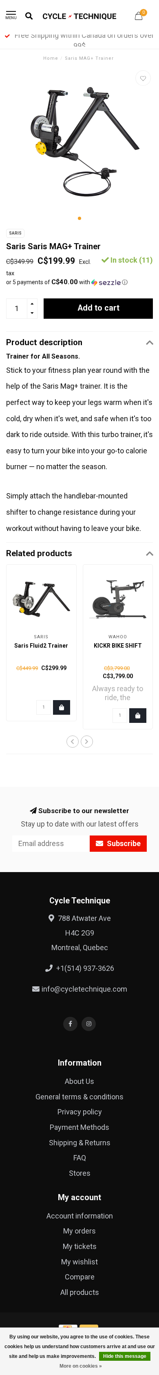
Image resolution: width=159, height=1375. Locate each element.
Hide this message (124, 1356)
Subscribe (123, 843)
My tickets (80, 1246)
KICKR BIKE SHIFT (118, 645)
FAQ (79, 1157)
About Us (79, 1081)
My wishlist (79, 1262)
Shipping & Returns (79, 1142)
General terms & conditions (79, 1096)
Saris (15, 233)
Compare (80, 1277)
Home (50, 58)
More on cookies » (81, 1366)
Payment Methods (79, 1127)
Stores (80, 1173)
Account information (79, 1216)
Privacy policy (79, 1111)
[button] (79, 218)
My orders (79, 1231)
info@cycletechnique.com (84, 989)
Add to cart (98, 308)
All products (79, 1292)
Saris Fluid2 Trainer (41, 645)
